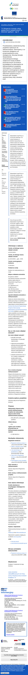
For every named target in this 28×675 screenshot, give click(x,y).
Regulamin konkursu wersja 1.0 (18, 553)
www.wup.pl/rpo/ (17, 536)
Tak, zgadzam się (5, 673)
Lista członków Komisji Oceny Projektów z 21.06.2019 (11, 113)
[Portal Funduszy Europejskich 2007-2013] (4, 642)
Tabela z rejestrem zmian (17, 446)
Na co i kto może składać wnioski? (4, 140)
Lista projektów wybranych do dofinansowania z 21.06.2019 (13, 126)
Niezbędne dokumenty (4, 152)
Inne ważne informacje (4, 155)
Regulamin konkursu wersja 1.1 (18, 443)
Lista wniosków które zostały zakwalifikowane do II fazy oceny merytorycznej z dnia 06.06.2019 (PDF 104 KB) (13, 99)
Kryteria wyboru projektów (4, 146)
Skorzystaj (10, 24)
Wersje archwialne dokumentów (5, 160)
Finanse (4, 149)
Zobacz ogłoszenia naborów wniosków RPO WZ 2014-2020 (12, 25)
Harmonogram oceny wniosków (18, 460)
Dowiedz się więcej (19, 670)
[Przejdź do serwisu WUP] (14, 10)
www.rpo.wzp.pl (15, 541)
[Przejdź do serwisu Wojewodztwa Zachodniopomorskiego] (14, 5)
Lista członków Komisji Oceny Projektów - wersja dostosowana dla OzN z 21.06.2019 (12, 106)
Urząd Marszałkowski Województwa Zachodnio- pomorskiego (14, 655)
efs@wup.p (11, 532)
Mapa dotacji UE (14, 659)
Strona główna (4, 24)
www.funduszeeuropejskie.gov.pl (19, 543)
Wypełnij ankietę (10, 634)
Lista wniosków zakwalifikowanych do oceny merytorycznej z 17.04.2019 (11, 91)
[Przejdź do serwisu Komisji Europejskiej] (14, 15)
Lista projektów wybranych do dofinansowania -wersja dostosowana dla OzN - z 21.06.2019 (13, 119)
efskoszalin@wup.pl (21, 532)
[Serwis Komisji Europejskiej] (19, 645)
